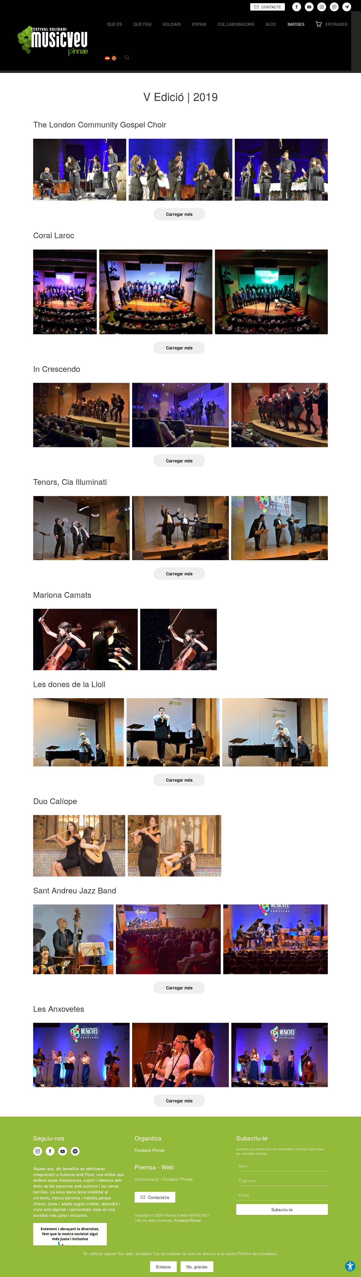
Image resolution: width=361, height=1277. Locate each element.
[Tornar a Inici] (52, 40)
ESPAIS (199, 24)
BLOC (271, 24)
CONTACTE (271, 6)
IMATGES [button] (296, 24)
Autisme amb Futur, (77, 1174)
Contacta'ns (158, 1197)
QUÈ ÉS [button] (114, 24)
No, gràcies (197, 1266)
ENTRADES (336, 24)
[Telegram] (346, 6)
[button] (127, 57)
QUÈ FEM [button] (142, 24)
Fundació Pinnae (150, 1150)
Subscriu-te (281, 1209)
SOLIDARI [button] (172, 24)
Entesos (163, 1266)
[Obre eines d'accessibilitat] (350, 1266)
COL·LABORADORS (236, 24)
